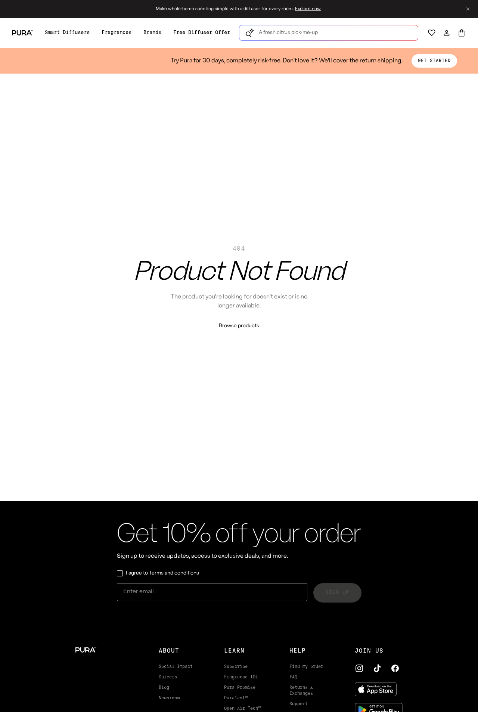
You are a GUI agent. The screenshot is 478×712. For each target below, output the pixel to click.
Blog (164, 688)
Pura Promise (239, 688)
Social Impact (176, 667)
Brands (152, 32)
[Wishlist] (431, 32)
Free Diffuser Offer (201, 32)
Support (298, 704)
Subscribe (236, 667)
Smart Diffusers (67, 32)
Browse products (239, 326)
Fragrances (116, 32)
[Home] (105, 650)
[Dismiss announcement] (468, 9)
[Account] (446, 32)
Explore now (308, 9)
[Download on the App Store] (379, 689)
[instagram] (359, 668)
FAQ (293, 677)
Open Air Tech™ (242, 709)
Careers (168, 677)
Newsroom (169, 698)
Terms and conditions (174, 573)
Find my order (306, 667)
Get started (434, 61)
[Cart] (461, 32)
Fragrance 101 (241, 677)
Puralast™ (236, 698)
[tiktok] (377, 668)
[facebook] (395, 668)
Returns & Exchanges (301, 691)
